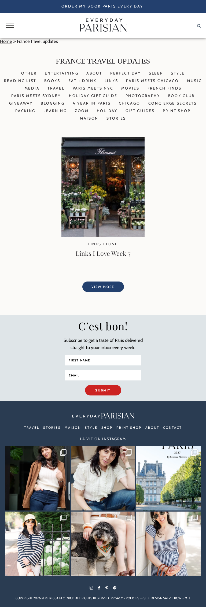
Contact (172, 427)
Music (194, 80)
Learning (55, 110)
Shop (107, 427)
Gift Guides (140, 110)
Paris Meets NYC (93, 88)
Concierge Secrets (172, 103)
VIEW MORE (103, 287)
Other (29, 73)
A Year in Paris (92, 103)
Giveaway (21, 103)
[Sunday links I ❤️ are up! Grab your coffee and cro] (37, 544)
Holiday (107, 110)
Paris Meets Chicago (152, 80)
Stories (116, 118)
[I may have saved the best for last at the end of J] (103, 544)
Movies (130, 88)
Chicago (129, 103)
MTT (187, 598)
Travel (55, 88)
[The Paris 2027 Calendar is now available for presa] (168, 478)
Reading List (20, 80)
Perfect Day (125, 73)
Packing (25, 110)
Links (111, 80)
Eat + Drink (82, 80)
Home (6, 41)
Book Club (181, 95)
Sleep (156, 73)
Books (52, 80)
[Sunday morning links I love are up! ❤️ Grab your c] (37, 478)
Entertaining (62, 73)
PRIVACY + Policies (125, 598)
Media (32, 88)
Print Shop (177, 110)
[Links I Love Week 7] (103, 235)
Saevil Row (172, 598)
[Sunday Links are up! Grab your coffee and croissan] (103, 478)
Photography (143, 95)
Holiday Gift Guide (93, 95)
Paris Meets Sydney (36, 95)
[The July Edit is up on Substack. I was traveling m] (168, 544)
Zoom (82, 110)
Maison (89, 118)
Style (178, 73)
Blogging (53, 103)
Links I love (103, 244)
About (94, 73)
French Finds (165, 88)
